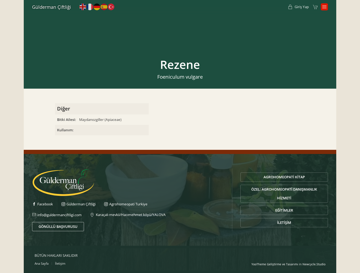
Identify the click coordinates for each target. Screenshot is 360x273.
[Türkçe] (111, 6)
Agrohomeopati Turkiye (128, 204)
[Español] (104, 6)
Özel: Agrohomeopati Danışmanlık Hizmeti (284, 193)
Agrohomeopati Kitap (284, 177)
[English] (82, 6)
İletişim (284, 222)
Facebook (45, 204)
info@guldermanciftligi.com (59, 214)
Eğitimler (284, 210)
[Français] (90, 6)
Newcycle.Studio (313, 264)
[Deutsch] (97, 6)
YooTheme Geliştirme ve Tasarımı (274, 264)
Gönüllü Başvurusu (58, 226)
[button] (324, 7)
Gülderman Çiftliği (51, 7)
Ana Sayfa (42, 263)
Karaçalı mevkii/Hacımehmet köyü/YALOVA (130, 214)
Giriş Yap (302, 6)
